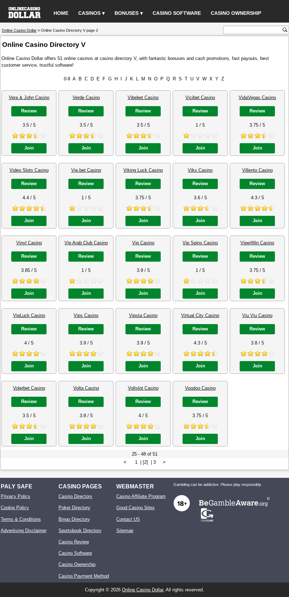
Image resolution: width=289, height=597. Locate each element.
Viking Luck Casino (143, 170)
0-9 (67, 78)
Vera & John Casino (29, 97)
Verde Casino (86, 97)
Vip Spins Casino (200, 242)
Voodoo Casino (200, 388)
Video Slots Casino (29, 170)
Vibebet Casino (143, 97)
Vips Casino (86, 315)
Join (29, 148)
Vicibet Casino (200, 97)
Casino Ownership (236, 13)
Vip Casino (143, 242)
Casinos (89, 13)
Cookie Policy (15, 507)
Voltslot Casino (143, 388)
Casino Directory (75, 496)
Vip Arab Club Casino (86, 242)
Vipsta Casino (143, 315)
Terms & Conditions (21, 519)
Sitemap (124, 530)
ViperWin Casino (257, 242)
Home (61, 13)
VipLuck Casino (29, 315)
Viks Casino (200, 170)
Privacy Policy (15, 496)
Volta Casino (86, 388)
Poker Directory (74, 507)
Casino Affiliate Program (141, 496)
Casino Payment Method (84, 576)
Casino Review (74, 541)
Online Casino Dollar (142, 589)
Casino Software (177, 13)
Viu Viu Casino (257, 315)
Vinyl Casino (29, 242)
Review (29, 111)
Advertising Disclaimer (24, 530)
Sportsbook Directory (80, 530)
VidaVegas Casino (257, 97)
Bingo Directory (74, 519)
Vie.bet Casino (86, 170)
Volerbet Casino (29, 388)
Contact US (128, 519)
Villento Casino (257, 170)
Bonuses (127, 13)
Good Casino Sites (135, 507)
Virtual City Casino (200, 315)
